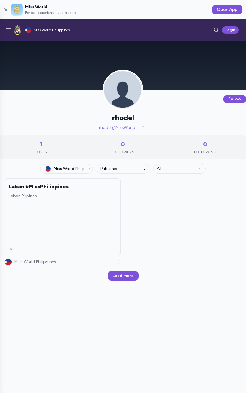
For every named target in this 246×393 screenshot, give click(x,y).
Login (230, 30)
